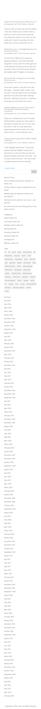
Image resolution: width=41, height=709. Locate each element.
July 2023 (7, 369)
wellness (28, 287)
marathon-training (16, 273)
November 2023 (9, 365)
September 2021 (10, 398)
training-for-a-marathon (18, 287)
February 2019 (9, 491)
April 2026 (7, 308)
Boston (19, 252)
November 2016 (9, 588)
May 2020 (7, 437)
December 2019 (9, 455)
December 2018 (9, 498)
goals (6, 262)
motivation (32, 277)
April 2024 (7, 354)
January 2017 (8, 581)
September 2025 (10, 329)
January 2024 (8, 362)
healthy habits (26, 269)
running (22, 284)
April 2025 (7, 340)
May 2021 (7, 405)
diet (34, 252)
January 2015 (8, 663)
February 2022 (9, 383)
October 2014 (9, 671)
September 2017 (10, 552)
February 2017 (9, 577)
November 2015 (9, 628)
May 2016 (7, 606)
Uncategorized (9, 239)
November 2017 (9, 545)
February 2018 (9, 534)
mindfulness (8, 277)
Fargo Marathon (18, 259)
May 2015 (7, 649)
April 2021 (7, 408)
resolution (25, 280)
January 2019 (8, 494)
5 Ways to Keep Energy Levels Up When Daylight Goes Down (20, 139)
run (5, 284)
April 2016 (7, 609)
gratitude (19, 262)
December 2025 (9, 318)
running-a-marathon (31, 284)
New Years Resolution (10, 280)
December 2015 (9, 624)
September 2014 (10, 674)
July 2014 (7, 681)
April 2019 (7, 484)
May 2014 (7, 689)
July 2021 (7, 401)
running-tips (8, 287)
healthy (19, 266)
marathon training (27, 273)
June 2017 (7, 563)
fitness (25, 259)
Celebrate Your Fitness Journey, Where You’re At (20, 22)
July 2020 (7, 430)
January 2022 (8, 387)
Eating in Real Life (10, 218)
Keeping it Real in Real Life (13, 225)
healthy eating (17, 269)
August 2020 (8, 426)
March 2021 (8, 412)
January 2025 (8, 347)
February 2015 (9, 660)
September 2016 (10, 592)
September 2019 (10, 466)
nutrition (19, 280)
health (34, 262)
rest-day (32, 280)
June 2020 (7, 433)
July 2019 (7, 473)
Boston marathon (27, 252)
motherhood (25, 277)
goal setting (12, 262)
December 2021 (9, 390)
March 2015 (8, 656)
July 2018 (7, 516)
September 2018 (10, 509)
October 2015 (9, 631)
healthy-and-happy (27, 266)
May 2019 (7, 480)
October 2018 (9, 505)
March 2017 (8, 574)
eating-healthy (8, 255)
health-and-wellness (10, 266)
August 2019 (8, 469)
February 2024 (9, 358)
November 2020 (9, 423)
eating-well (17, 255)
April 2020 (7, 441)
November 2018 (9, 502)
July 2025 (7, 336)
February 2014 (9, 696)
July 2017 (7, 559)
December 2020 (9, 419)
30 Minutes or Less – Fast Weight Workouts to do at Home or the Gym (20, 50)
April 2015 (7, 653)
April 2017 (7, 570)
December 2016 (9, 584)
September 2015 (10, 635)
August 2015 (8, 638)
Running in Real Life (11, 236)
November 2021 (9, 394)
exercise (24, 255)
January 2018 (8, 538)
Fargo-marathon (9, 259)
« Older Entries (9, 168)
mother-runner (16, 277)
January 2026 (8, 315)
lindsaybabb (9, 24)
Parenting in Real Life (11, 232)
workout (7, 291)
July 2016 (7, 599)
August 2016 (8, 595)
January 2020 (8, 451)
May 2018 (7, 523)
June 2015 (7, 646)
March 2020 (8, 444)
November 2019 (9, 459)
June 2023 (7, 372)
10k (9, 252)
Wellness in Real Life (28, 24)
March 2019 (8, 487)
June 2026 (7, 304)
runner (16, 284)
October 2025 (9, 326)
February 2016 (9, 617)
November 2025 (9, 322)
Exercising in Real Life (29, 53)
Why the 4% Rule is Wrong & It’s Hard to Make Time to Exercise (19, 79)
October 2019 (9, 462)
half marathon (27, 262)
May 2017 (7, 566)
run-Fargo (10, 284)
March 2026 (8, 311)
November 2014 (9, 667)
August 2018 (8, 513)
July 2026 (7, 300)
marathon (7, 273)
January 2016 (8, 620)
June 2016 (7, 602)
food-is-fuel (32, 259)
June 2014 (7, 685)
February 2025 (9, 344)
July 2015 (7, 642)
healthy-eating (8, 269)
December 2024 (9, 351)
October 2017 (9, 548)
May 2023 (7, 376)
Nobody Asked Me (10, 229)
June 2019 (7, 477)
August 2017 (8, 556)
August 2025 (8, 333)
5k (5, 252)
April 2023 (7, 379)
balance (14, 252)
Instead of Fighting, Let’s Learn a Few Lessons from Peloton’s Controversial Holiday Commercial (19, 109)
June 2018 (7, 520)
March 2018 (8, 531)
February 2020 (9, 448)
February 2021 (9, 416)
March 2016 (8, 613)
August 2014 (8, 678)
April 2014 (7, 692)
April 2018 (7, 527)
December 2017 (9, 541)
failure (29, 255)
